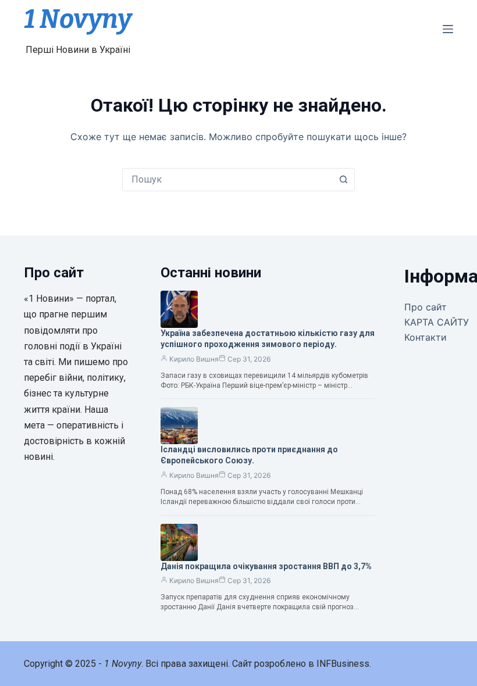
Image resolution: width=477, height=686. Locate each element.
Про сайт (425, 307)
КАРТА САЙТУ (436, 322)
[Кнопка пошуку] (343, 180)
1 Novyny (77, 19)
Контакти (425, 337)
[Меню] (448, 29)
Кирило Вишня (194, 359)
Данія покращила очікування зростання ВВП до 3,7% (266, 566)
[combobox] (227, 179)
